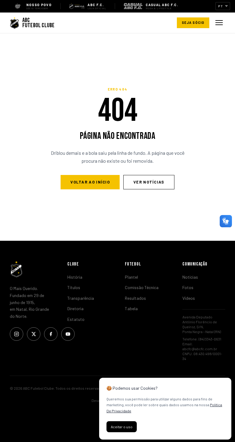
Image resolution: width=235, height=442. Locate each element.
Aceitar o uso (121, 427)
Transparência (80, 298)
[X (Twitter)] (33, 334)
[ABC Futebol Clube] (31, 269)
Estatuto (75, 319)
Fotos (187, 287)
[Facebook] (51, 334)
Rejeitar (152, 427)
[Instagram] (16, 334)
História (74, 277)
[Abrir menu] (219, 23)
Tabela (131, 308)
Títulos (73, 287)
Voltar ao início (90, 182)
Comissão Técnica (142, 287)
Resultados (135, 298)
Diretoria (75, 308)
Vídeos (188, 298)
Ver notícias (148, 182)
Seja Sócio (193, 22)
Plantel (131, 277)
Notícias (190, 277)
